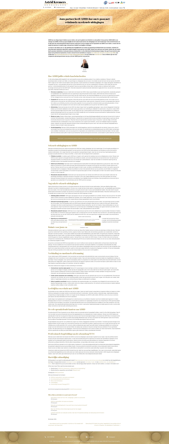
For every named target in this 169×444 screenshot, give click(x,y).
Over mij (76, 7)
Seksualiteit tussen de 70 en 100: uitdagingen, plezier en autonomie (68, 397)
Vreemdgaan (54, 382)
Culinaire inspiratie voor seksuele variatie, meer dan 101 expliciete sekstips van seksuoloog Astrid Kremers (77, 412)
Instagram (112, 437)
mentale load (98, 54)
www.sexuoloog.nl (77, 389)
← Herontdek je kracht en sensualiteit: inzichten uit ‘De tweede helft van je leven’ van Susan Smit (65, 424)
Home (71, 7)
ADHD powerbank (59, 372)
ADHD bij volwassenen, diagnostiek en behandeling (71, 368)
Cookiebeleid (82, 227)
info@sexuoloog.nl (60, 7)
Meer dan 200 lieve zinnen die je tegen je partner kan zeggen (66, 409)
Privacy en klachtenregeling (114, 441)
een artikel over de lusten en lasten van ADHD (103, 52)
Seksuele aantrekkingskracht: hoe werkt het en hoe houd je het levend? (69, 405)
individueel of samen (71, 362)
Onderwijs (102, 7)
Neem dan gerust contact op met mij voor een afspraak (89, 360)
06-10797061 (48, 7)
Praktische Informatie (92, 7)
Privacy (87, 227)
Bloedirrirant (76, 370)
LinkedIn (71, 389)
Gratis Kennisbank (113, 7)
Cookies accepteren (76, 224)
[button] (100, 216)
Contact (121, 7)
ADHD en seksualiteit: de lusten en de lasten (62, 401)
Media (106, 7)
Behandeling (82, 7)
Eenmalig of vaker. (90, 362)
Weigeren (93, 224)
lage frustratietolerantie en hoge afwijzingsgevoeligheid (69, 54)
